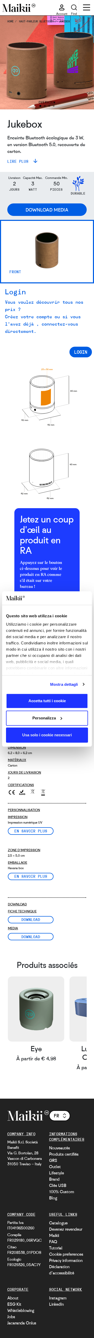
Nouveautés (59, 1147)
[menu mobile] (86, 8)
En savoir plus (30, 831)
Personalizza (44, 718)
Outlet (55, 1166)
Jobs (11, 1316)
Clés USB (57, 1185)
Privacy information (66, 1260)
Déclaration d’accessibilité (61, 1269)
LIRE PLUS (19, 161)
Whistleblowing (20, 1310)
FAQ (53, 1241)
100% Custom (61, 1191)
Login (80, 352)
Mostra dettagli (64, 684)
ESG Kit (14, 1304)
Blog (53, 1197)
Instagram (58, 1297)
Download (30, 919)
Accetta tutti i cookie (47, 701)
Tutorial (55, 1247)
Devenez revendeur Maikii (65, 1232)
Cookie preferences (66, 1254)
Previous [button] (11, 63)
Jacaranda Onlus (21, 1322)
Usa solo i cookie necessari (47, 735)
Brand (54, 1179)
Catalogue (58, 1222)
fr (56, 1115)
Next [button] (83, 63)
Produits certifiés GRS (64, 1157)
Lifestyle (56, 1172)
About (13, 1297)
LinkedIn (56, 1304)
